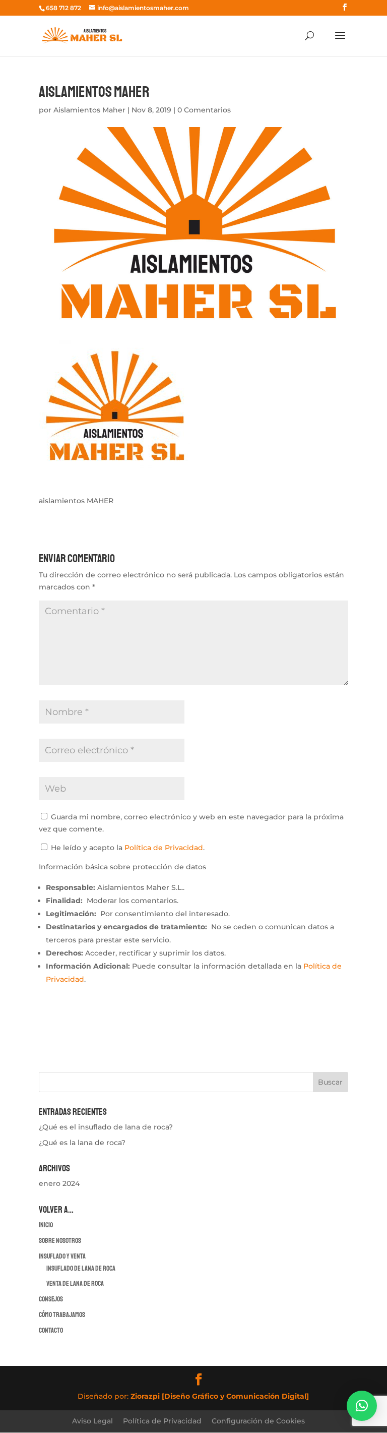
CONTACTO (51, 1330)
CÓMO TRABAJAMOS (62, 1314)
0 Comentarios (204, 109)
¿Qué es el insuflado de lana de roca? (106, 1126)
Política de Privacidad (163, 847)
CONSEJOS (51, 1299)
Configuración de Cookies (258, 1420)
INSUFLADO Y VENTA (62, 1256)
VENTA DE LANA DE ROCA (75, 1283)
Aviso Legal (92, 1420)
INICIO (46, 1225)
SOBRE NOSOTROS (60, 1240)
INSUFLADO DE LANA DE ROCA (80, 1268)
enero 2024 (59, 1183)
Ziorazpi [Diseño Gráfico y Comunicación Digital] (220, 1396)
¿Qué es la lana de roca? (82, 1142)
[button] (362, 1406)
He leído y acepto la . (127, 847)
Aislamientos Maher (89, 109)
